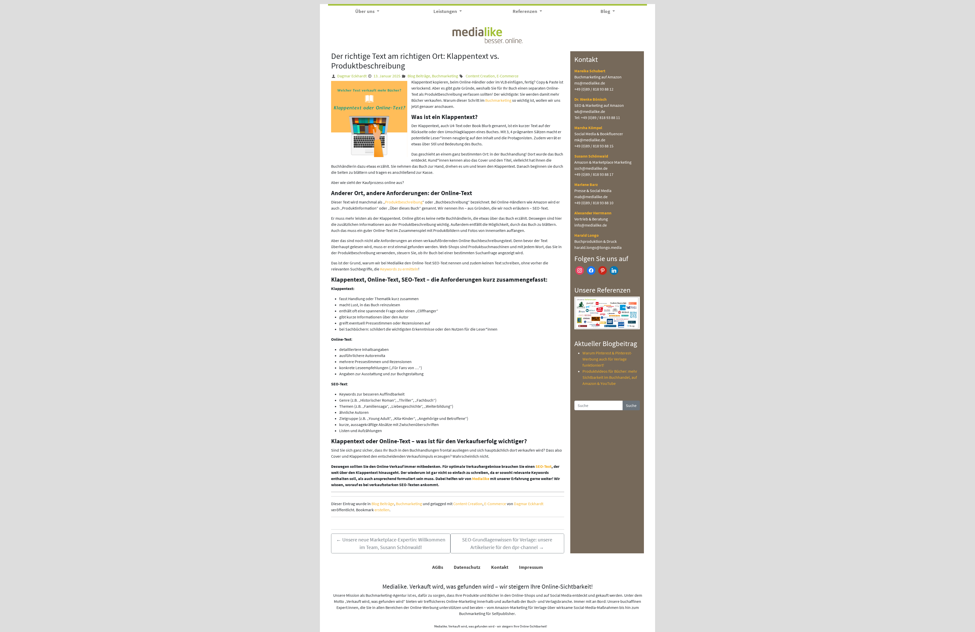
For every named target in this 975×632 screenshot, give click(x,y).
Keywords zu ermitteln (399, 268)
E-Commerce (507, 75)
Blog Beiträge (419, 75)
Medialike (481, 478)
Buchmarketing (445, 75)
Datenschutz (467, 567)
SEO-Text (543, 466)
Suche (631, 405)
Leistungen (445, 11)
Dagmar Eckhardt (352, 75)
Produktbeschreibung (403, 201)
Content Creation (480, 75)
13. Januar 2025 (386, 75)
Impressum (531, 567)
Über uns (365, 11)
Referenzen (525, 11)
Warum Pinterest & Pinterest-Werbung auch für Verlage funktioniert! (607, 359)
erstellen (382, 509)
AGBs (437, 567)
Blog (605, 11)
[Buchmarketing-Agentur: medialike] (487, 34)
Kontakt (499, 567)
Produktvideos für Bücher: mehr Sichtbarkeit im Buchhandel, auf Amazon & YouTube (609, 377)
